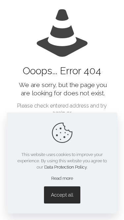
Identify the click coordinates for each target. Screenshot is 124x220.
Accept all (62, 195)
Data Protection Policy (65, 167)
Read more (62, 178)
